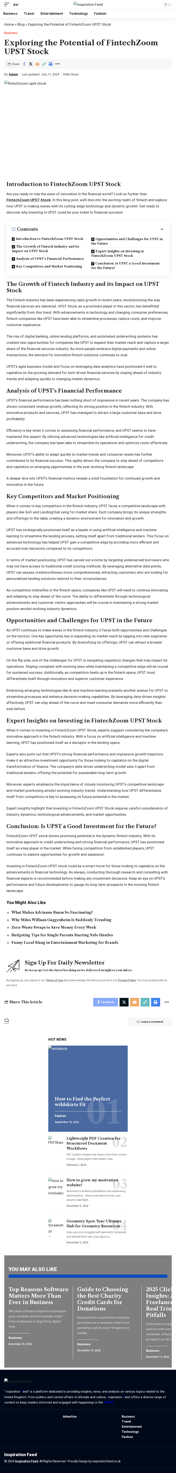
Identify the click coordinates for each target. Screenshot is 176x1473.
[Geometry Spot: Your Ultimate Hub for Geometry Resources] (55, 1228)
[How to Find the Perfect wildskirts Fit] (88, 1069)
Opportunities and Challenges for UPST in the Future (127, 241)
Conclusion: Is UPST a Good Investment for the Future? (125, 266)
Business (11, 33)
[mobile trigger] (8, 4)
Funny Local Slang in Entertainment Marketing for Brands (64, 942)
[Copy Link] (44, 64)
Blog (21, 24)
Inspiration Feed (26, 1461)
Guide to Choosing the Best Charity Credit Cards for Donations (102, 1299)
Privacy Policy (127, 980)
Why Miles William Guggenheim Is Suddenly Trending (61, 920)
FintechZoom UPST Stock (28, 200)
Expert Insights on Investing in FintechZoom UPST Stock (117, 253)
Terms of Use (54, 980)
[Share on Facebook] (24, 64)
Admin (13, 74)
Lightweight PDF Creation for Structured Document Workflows (94, 1143)
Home (9, 24)
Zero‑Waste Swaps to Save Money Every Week (53, 927)
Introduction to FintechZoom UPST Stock (49, 239)
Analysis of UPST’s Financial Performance (50, 259)
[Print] (51, 64)
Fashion (60, 1116)
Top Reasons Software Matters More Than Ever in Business (38, 1295)
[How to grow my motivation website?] (55, 1187)
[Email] (37, 64)
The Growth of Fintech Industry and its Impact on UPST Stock (45, 249)
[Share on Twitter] (31, 64)
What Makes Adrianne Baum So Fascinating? (52, 912)
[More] (57, 64)
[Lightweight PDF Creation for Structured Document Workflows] (55, 1145)
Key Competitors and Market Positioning (49, 266)
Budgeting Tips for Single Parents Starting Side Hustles (62, 935)
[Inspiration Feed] (88, 4)
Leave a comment (152, 1021)
